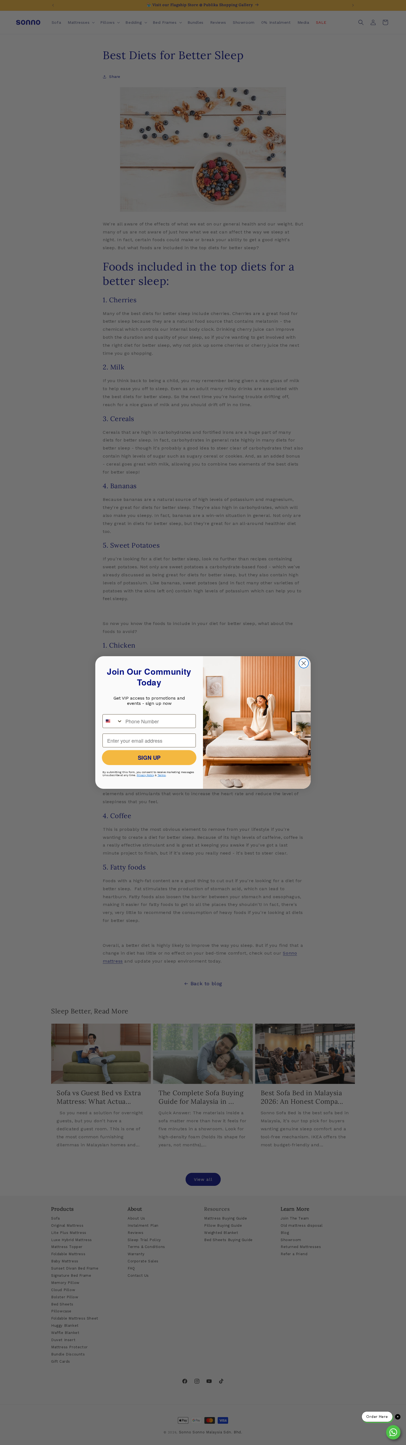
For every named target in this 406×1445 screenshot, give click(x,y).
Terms (161, 775)
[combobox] (113, 721)
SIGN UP (149, 757)
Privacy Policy (145, 775)
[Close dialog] (304, 663)
